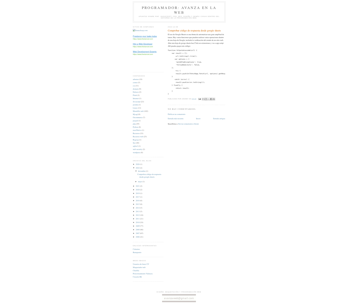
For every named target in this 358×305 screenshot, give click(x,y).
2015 (138, 204)
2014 (138, 208)
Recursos (136, 133)
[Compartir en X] (208, 99)
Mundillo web (138, 111)
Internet (136, 98)
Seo (134, 143)
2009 (138, 226)
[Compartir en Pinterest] (213, 99)
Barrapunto (137, 252)
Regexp (136, 139)
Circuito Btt (137, 277)
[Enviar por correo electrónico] (203, 99)
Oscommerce (138, 117)
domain (136, 89)
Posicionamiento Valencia (143, 273)
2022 (138, 168)
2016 (138, 200)
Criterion (136, 249)
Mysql (135, 114)
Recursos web (138, 136)
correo (135, 82)
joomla (135, 104)
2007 (138, 233)
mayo (140, 181)
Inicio (198, 118)
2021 (138, 186)
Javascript (136, 101)
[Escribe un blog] (205, 99)
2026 (138, 164)
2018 (138, 193)
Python (135, 127)
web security (137, 149)
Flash (135, 95)
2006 (138, 237)
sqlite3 (135, 146)
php (134, 124)
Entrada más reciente (175, 118)
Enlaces (136, 92)
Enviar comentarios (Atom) (188, 124)
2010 (138, 222)
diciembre (142, 171)
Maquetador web (139, 267)
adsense (136, 79)
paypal (135, 120)
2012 (138, 215)
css (134, 85)
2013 (138, 211)
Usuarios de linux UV (141, 264)
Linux (135, 108)
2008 (138, 229)
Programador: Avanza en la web (179, 10)
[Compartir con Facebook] (211, 99)
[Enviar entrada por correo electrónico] (199, 99)
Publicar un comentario (176, 114)
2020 (138, 189)
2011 (138, 218)
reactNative (137, 130)
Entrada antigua (219, 118)
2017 (138, 197)
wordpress (136, 152)
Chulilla (136, 270)
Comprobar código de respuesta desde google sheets (149, 175)
